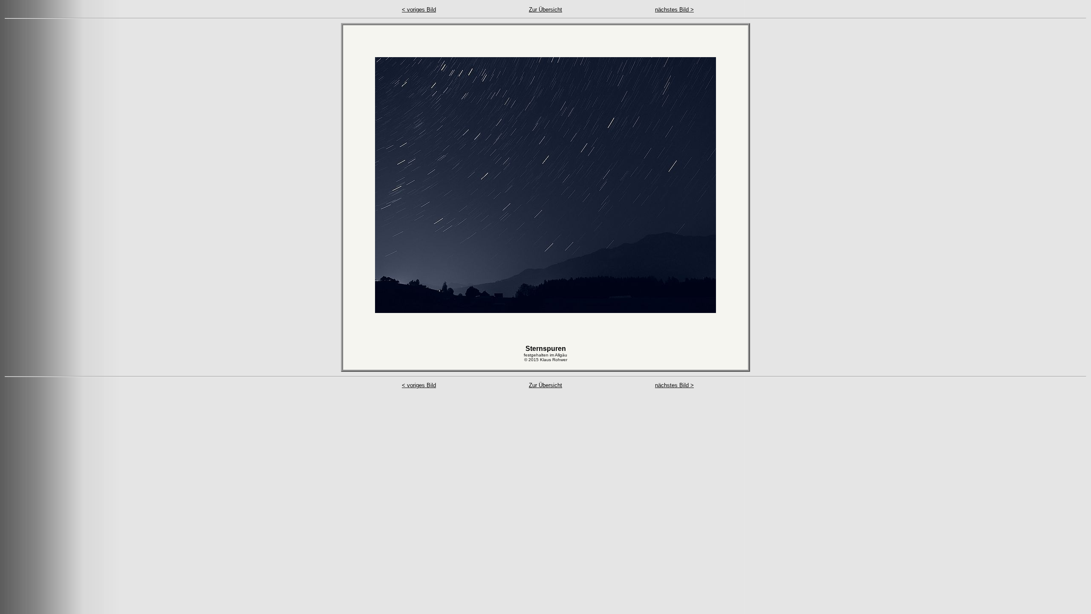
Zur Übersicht (545, 9)
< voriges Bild (419, 9)
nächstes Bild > (674, 9)
